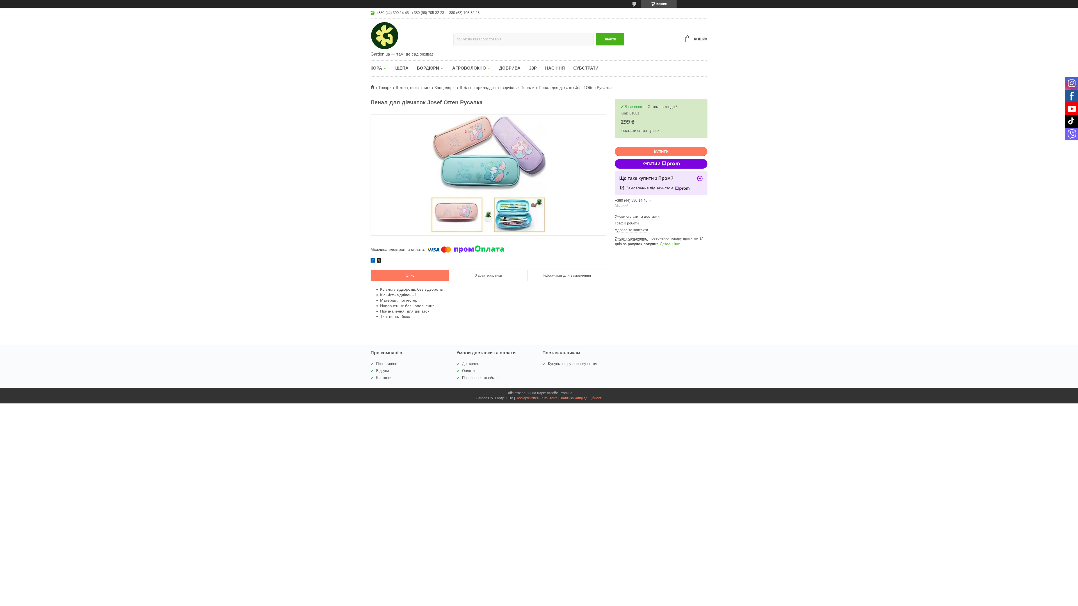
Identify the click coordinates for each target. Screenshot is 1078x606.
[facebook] (373, 261)
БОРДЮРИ (428, 68)
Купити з (651, 164)
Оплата (468, 371)
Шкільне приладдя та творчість (488, 87)
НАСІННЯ (555, 68)
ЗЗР (533, 68)
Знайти (610, 39)
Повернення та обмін (479, 378)
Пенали (527, 87)
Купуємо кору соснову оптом (572, 364)
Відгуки (382, 371)
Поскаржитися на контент (536, 398)
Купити (661, 152)
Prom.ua (565, 393)
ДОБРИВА (509, 68)
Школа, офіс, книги (413, 87)
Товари (385, 87)
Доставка (470, 364)
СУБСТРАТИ (586, 68)
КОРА (376, 68)
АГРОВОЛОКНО (469, 68)
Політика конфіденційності (580, 398)
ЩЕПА (401, 68)
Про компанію (387, 364)
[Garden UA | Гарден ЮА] (412, 35)
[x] (379, 261)
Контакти (383, 378)
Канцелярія (445, 87)
